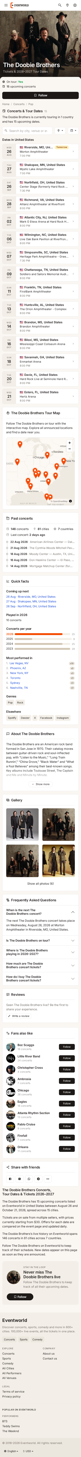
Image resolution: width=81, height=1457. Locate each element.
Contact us (50, 1358)
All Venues (9, 1378)
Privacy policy (11, 1396)
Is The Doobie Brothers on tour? (28, 940)
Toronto (15, 678)
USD (27, 1451)
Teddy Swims (11, 1426)
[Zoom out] (69, 449)
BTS (4, 1421)
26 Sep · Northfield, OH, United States (31, 606)
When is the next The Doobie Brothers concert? (23, 911)
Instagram (63, 717)
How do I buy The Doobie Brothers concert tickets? (23, 978)
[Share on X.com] (20, 1178)
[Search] (60, 5)
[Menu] (6, 5)
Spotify (12, 717)
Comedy (37, 1339)
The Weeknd (10, 1431)
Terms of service (13, 1391)
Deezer (25, 717)
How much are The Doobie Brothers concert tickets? (24, 965)
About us (49, 1353)
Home (5, 104)
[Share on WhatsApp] (29, 1178)
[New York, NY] (67, 5)
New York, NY (19, 673)
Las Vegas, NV (19, 663)
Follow (67, 1046)
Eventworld (14, 1320)
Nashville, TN (19, 687)
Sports (24, 1339)
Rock (20, 702)
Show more (42, 784)
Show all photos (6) (40, 883)
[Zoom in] (69, 443)
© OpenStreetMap (59, 501)
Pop (30, 104)
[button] (17, 462)
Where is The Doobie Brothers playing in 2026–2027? (27, 952)
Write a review (20, 1016)
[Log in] (75, 5)
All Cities (8, 1368)
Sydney (15, 683)
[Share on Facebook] (10, 1178)
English (12, 1451)
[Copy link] (48, 1178)
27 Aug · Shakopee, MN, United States (31, 601)
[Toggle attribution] (70, 501)
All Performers (11, 1373)
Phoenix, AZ (18, 668)
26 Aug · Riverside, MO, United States (31, 596)
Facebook (46, 717)
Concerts (18, 104)
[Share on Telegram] (38, 1178)
